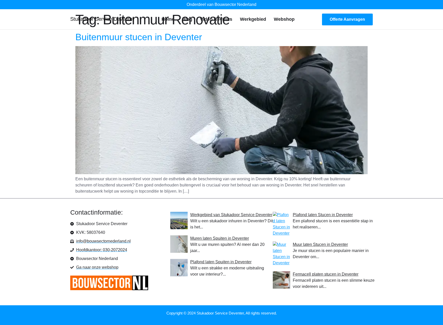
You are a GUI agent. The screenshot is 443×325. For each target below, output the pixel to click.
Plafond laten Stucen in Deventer (323, 215)
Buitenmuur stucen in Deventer (138, 37)
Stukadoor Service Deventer (102, 19)
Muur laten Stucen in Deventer (320, 244)
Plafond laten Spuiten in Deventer (220, 262)
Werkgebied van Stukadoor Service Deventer (231, 215)
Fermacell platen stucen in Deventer (325, 274)
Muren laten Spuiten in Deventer (219, 238)
